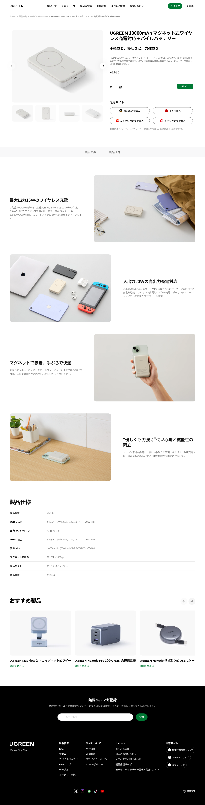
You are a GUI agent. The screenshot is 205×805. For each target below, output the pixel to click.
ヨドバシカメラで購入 (132, 120)
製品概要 (90, 152)
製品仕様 (114, 152)
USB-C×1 (185, 86)
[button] (189, 6)
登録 (141, 717)
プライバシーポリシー (98, 759)
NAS (61, 749)
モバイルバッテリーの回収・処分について (137, 769)
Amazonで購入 (132, 111)
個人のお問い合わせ (125, 754)
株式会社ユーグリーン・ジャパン (32, 791)
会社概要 (90, 749)
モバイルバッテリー (39, 16)
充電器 (62, 754)
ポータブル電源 (67, 774)
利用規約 (90, 754)
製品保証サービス (124, 764)
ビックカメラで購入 (174, 120)
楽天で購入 (175, 111)
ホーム (13, 16)
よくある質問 (122, 749)
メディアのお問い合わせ (128, 759)
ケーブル (63, 769)
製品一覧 (23, 16)
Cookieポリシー (94, 764)
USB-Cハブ (65, 764)
